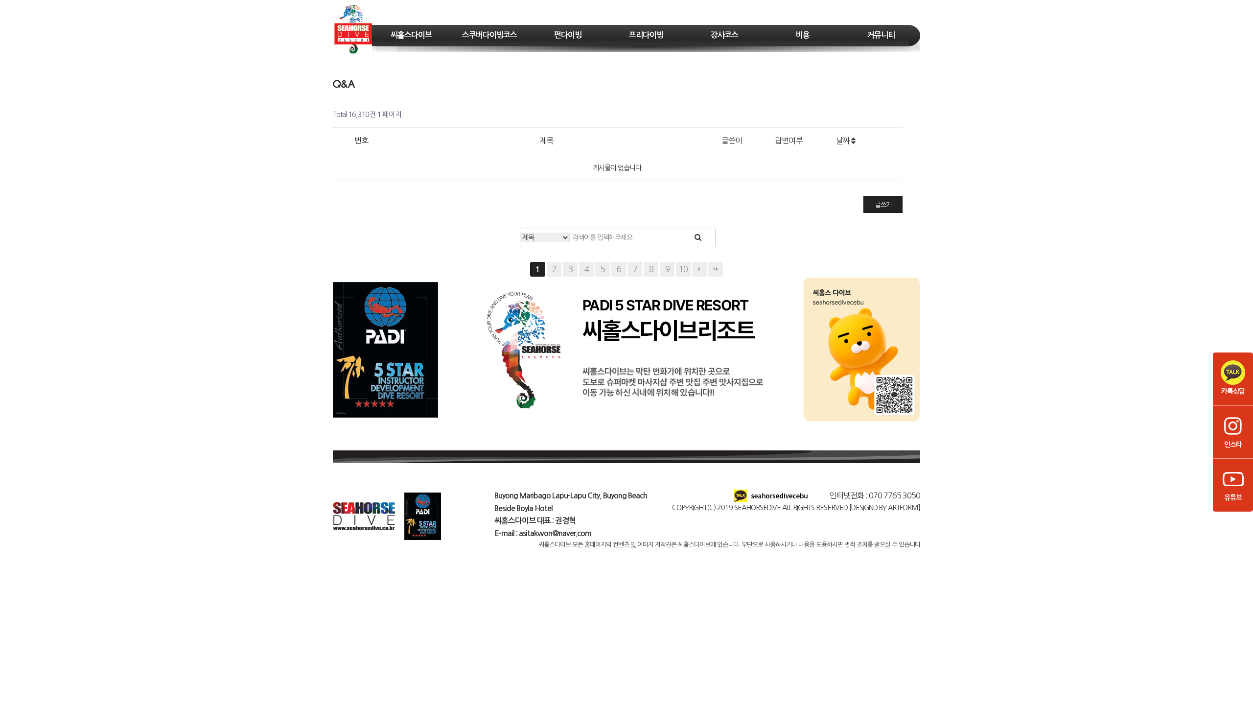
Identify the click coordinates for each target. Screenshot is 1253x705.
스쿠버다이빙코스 (489, 35)
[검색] (697, 237)
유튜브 (1233, 497)
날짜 (843, 140)
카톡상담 (1233, 391)
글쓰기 (883, 205)
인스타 (1233, 444)
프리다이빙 (646, 35)
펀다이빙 (567, 35)
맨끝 (715, 269)
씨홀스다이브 (411, 35)
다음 (699, 269)
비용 (803, 35)
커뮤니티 (881, 35)
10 (683, 269)
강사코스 (724, 35)
